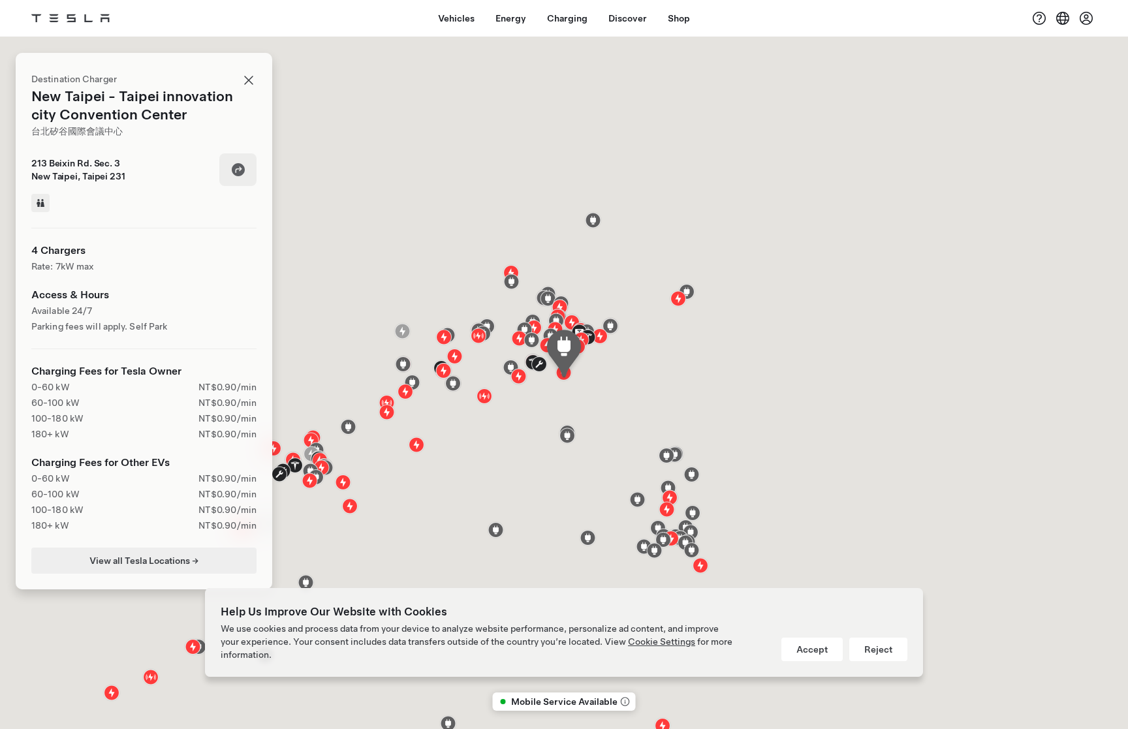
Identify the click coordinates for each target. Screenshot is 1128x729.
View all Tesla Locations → (143, 560)
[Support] (1039, 18)
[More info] (624, 701)
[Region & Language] (1062, 18)
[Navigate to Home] (70, 18)
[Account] (1086, 18)
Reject (878, 649)
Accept (812, 649)
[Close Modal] (249, 80)
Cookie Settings (661, 641)
